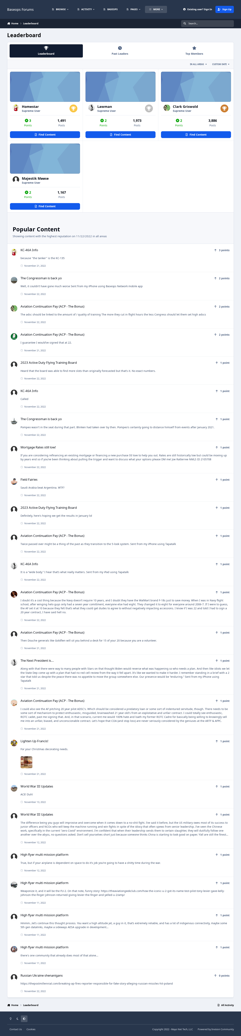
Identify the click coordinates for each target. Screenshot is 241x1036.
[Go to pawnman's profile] (14, 743)
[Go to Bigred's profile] (14, 594)
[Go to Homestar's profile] (16, 107)
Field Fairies (29, 479)
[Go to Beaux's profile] (14, 364)
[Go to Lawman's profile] (91, 107)
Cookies (31, 1029)
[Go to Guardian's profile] (14, 634)
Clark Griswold (185, 106)
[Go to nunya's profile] (14, 421)
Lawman (104, 106)
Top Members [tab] (194, 53)
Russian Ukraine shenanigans (42, 975)
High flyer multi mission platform (45, 854)
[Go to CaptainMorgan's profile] (14, 538)
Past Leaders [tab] (120, 53)
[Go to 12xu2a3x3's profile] (14, 949)
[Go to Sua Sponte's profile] (14, 393)
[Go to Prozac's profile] (14, 816)
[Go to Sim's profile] (14, 977)
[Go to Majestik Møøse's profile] (16, 179)
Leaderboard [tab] (46, 53)
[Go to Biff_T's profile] (14, 481)
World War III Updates (37, 786)
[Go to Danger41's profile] (14, 336)
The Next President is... (37, 660)
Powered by (216, 1029)
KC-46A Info (29, 250)
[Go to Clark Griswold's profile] (167, 107)
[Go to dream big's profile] (14, 788)
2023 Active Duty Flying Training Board (49, 362)
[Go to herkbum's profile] (14, 280)
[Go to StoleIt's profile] (14, 702)
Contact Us (16, 1029)
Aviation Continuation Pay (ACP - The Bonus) (52, 306)
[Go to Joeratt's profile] (14, 449)
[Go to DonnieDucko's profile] (14, 509)
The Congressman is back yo (41, 278)
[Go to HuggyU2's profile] (14, 885)
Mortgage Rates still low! (38, 447)
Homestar (30, 106)
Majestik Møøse (35, 178)
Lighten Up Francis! (34, 741)
